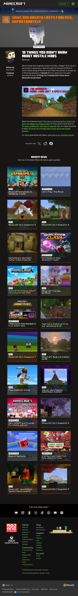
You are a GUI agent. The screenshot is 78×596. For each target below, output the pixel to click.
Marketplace (39, 527)
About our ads (53, 589)
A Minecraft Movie (27, 564)
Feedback (39, 543)
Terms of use (35, 589)
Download (39, 548)
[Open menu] (73, 4)
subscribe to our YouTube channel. (61, 135)
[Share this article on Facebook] (51, 143)
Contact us (39, 550)
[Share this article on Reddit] (45, 143)
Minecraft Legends (27, 539)
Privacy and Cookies (8, 589)
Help (37, 540)
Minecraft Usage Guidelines (30, 573)
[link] (16, 513)
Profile (38, 556)
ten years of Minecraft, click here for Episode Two (41, 126)
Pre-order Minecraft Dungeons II (45, 11)
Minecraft (25, 527)
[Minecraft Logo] (14, 4)
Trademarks (44, 589)
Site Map (38, 545)
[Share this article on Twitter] (39, 143)
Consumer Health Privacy (23, 589)
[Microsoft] (68, 585)
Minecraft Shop (40, 530)
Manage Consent (44, 573)
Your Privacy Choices (24, 592)
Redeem (38, 558)
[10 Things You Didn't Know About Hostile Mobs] (49, 101)
